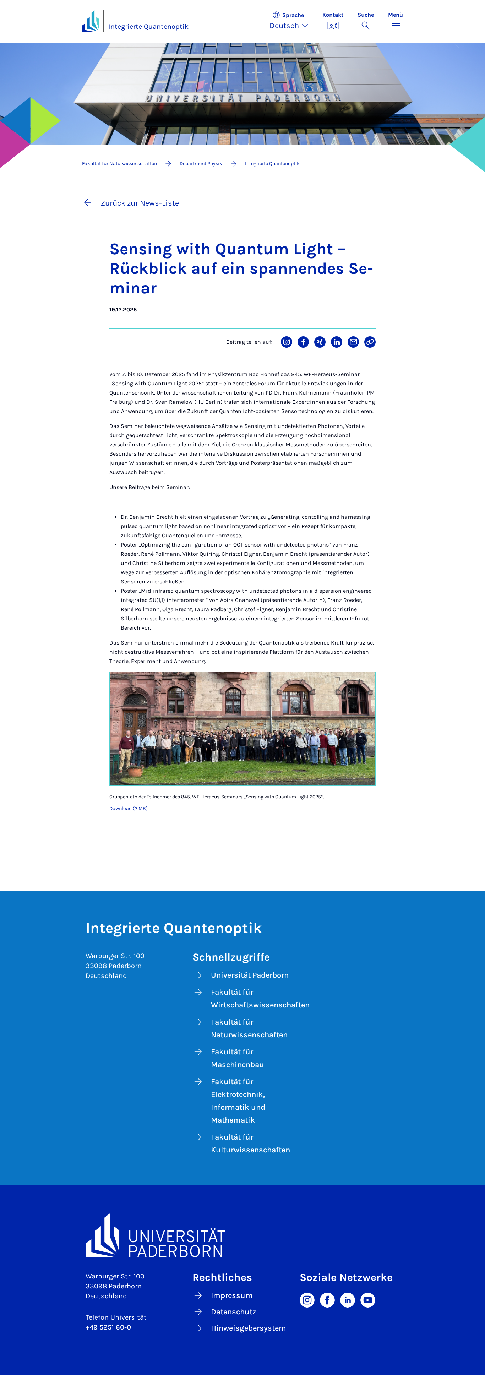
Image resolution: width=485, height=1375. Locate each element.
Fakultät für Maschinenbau (237, 1058)
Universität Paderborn (250, 975)
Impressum (232, 1295)
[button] (292, 21)
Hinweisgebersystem (248, 1328)
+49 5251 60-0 (108, 1327)
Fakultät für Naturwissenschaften (249, 1028)
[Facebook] (327, 1299)
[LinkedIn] (347, 1299)
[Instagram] (307, 1299)
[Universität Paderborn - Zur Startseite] (90, 21)
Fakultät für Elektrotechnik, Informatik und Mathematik (238, 1101)
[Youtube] (367, 1299)
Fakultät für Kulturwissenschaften (250, 1143)
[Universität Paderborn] (242, 1235)
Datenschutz (233, 1311)
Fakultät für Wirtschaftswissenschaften (252, 999)
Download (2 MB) (128, 808)
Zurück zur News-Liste (139, 203)
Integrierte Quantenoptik (148, 26)
